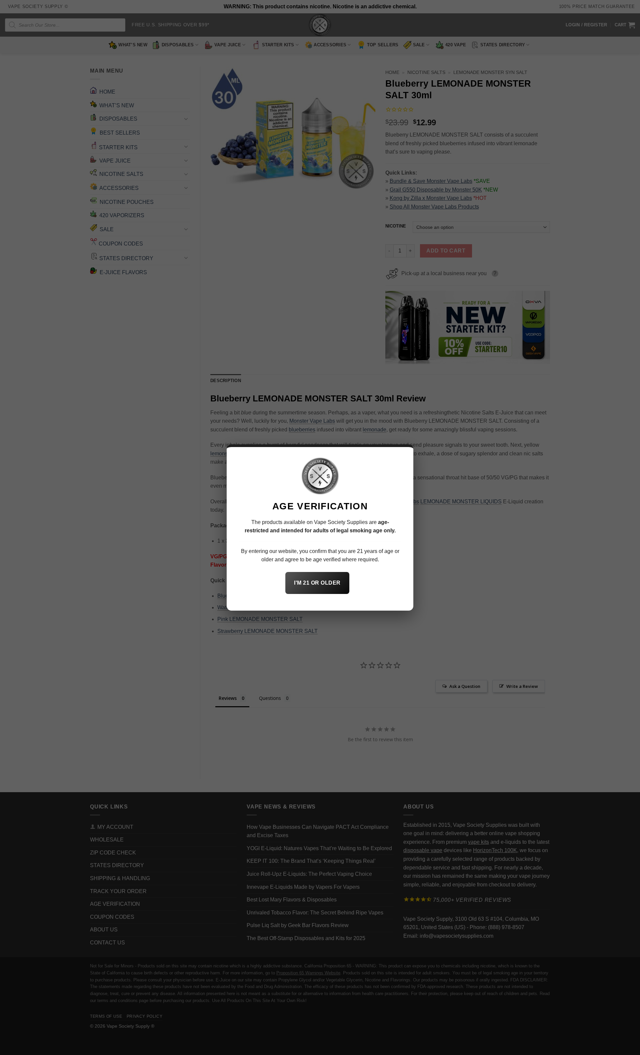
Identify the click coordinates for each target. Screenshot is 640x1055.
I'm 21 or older (317, 583)
